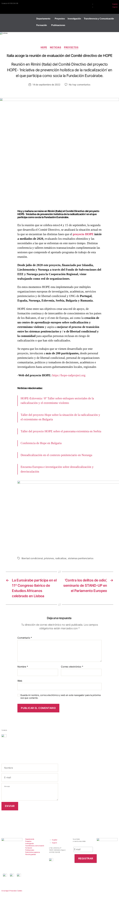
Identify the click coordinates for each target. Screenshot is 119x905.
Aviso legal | (5, 891)
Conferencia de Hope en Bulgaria (41, 443)
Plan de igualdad (30, 854)
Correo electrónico (72, 666)
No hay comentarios (79, 84)
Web (19, 680)
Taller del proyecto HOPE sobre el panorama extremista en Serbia (61, 431)
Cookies (19, 891)
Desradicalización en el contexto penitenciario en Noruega (56, 455)
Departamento (43, 18)
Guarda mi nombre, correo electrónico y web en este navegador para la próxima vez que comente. (60, 696)
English (115, 7)
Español (115, 4)
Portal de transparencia (32, 852)
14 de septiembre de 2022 (46, 84)
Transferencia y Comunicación (99, 18)
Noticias (55, 47)
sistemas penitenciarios (80, 558)
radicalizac (61, 558)
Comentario (24, 638)
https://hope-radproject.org (68, 375)
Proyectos (60, 18)
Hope (44, 47)
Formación (41, 25)
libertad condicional (32, 558)
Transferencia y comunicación (34, 846)
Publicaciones (58, 25)
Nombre (22, 666)
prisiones (49, 558)
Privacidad (12, 891)
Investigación (74, 18)
